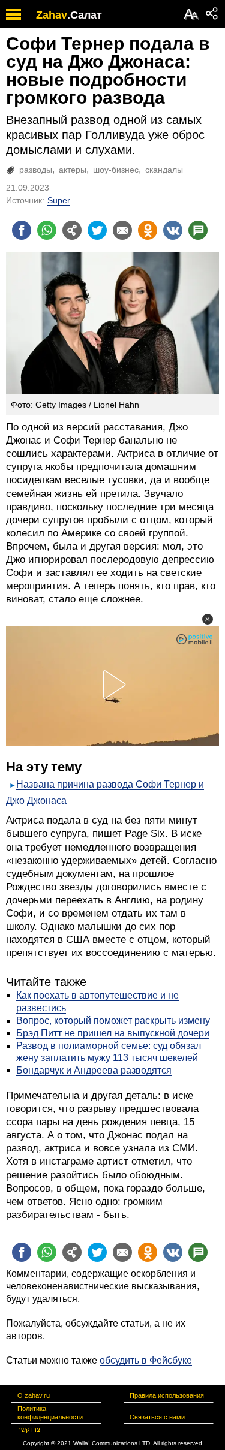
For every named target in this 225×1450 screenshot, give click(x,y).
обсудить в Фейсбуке (146, 1360)
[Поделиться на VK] (172, 230)
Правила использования (167, 1395)
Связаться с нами (157, 1417)
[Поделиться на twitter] (97, 230)
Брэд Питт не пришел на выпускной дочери (112, 1033)
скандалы (164, 169)
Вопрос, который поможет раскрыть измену (113, 1020)
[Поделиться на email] (122, 230)
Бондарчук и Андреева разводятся (94, 1070)
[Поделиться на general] (72, 230)
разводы (35, 169)
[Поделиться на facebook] (21, 230)
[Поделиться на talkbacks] (198, 230)
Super (58, 200)
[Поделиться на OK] (147, 230)
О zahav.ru (33, 1395)
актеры (72, 169)
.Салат (84, 15)
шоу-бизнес (116, 169)
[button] (207, 619)
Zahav (51, 15)
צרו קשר (28, 1429)
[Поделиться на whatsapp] (46, 230)
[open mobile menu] (13, 14)
